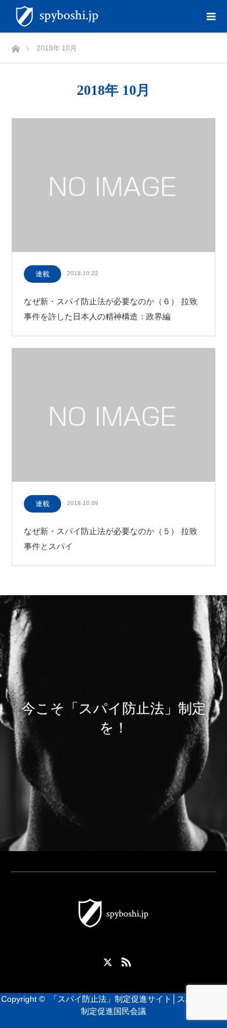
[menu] (210, 16)
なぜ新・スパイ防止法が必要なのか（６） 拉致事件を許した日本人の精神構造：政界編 (110, 309)
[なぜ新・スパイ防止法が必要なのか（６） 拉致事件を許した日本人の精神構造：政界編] (113, 185)
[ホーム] (15, 45)
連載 (42, 274)
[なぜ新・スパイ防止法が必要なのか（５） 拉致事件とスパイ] (113, 415)
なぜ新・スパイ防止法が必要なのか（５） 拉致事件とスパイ (110, 538)
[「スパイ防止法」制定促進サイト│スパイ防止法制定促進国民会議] (105, 16)
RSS (124, 960)
